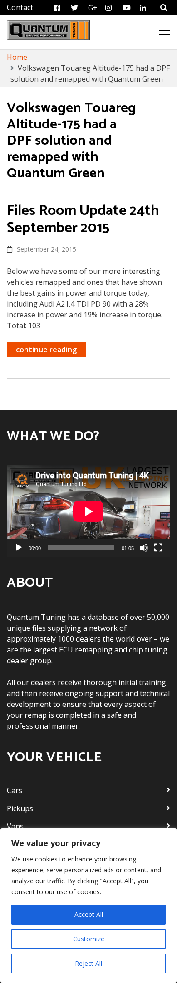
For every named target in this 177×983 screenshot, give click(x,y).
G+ (93, 8)
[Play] (18, 547)
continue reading (46, 350)
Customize (88, 938)
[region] (88, 905)
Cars (14, 790)
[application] (88, 511)
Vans (15, 826)
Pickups (20, 808)
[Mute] (143, 547)
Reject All (88, 963)
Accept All (88, 914)
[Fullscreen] (158, 547)
